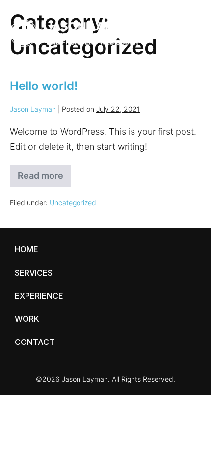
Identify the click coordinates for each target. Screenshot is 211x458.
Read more (42, 179)
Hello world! (44, 86)
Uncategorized (73, 203)
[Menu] (189, 33)
